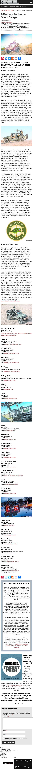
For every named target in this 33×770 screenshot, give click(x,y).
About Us (2, 747)
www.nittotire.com (9, 431)
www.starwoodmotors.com (8, 335)
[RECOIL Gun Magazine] (10, 3)
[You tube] (7, 746)
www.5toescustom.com (11, 485)
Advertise (2, 753)
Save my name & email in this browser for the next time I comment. (16, 739)
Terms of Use (3, 757)
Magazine (7, 10)
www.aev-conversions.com (12, 371)
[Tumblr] (10, 746)
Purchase (2, 756)
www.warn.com (8, 389)
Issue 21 (12, 10)
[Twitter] (13, 746)
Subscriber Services (5, 751)
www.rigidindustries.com (11, 353)
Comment (6, 716)
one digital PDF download (14, 685)
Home (2, 10)
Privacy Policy (3, 754)
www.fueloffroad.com (10, 398)
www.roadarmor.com (26, 333)
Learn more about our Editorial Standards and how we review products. (17, 645)
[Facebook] (1, 746)
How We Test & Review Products (8, 750)
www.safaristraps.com (10, 544)
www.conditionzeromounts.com (13, 476)
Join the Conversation (7, 22)
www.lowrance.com (10, 493)
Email (4, 734)
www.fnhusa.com (9, 525)
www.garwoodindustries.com (12, 344)
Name (5, 730)
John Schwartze (5, 20)
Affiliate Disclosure (5, 749)
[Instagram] (4, 746)
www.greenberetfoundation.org (10, 301)
